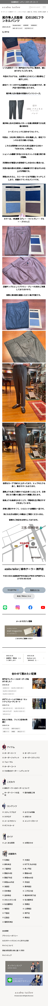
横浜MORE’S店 (30, 895)
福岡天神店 (8, 922)
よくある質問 (9, 843)
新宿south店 (9, 882)
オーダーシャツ (30, 753)
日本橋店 (7, 891)
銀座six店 (28, 873)
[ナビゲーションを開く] (44, 7)
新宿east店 (29, 877)
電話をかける (35, 590)
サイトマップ (7, 955)
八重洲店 (7, 868)
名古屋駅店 (8, 904)
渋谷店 (27, 882)
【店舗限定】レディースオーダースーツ (24, 2)
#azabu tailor (17, 25)
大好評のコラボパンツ (28, 76)
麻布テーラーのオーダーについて (16, 788)
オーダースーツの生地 (11, 793)
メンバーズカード (31, 821)
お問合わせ (29, 843)
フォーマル (8, 762)
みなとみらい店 (10, 900)
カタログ (7, 816)
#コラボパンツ (29, 28)
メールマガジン (10, 821)
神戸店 (27, 913)
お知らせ (28, 816)
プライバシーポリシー (10, 936)
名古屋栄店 (29, 900)
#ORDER (25, 25)
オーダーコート (10, 766)
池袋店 (6, 886)
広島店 (6, 917)
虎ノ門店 (28, 868)
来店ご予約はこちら (24, 596)
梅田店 (6, 908)
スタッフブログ (10, 812)
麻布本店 (7, 864)
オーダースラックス (32, 757)
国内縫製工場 (30, 792)
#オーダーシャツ (17, 28)
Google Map (12, 590)
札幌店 (6, 860)
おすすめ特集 (30, 812)
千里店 (6, 913)
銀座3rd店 (8, 873)
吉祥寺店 (7, 895)
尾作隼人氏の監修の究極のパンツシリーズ (23, 93)
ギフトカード (9, 825)
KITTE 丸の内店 (31, 864)
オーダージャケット (11, 757)
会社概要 (5, 931)
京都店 (27, 904)
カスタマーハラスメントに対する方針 (15, 940)
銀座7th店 (8, 877)
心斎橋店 (28, 908)
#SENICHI (34, 25)
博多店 (27, 917)
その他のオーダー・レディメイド (16, 771)
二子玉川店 (29, 891)
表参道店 (28, 886)
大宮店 (27, 860)
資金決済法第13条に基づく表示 (13, 950)
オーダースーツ (10, 753)
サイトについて (7, 945)
